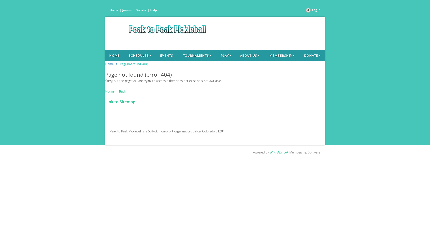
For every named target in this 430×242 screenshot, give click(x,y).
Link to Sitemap (120, 101)
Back (122, 91)
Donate (141, 10)
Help (153, 10)
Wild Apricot (279, 152)
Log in (316, 10)
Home (114, 10)
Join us (126, 10)
